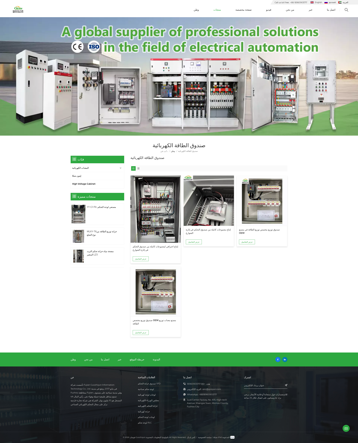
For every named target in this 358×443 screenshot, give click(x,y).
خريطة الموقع (137, 359)
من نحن (290, 9)
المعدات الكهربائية (80, 168)
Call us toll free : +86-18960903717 (291, 2)
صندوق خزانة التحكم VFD (149, 383)
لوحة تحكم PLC (145, 422)
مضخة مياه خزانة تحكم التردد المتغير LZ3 (100, 253)
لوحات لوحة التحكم (146, 417)
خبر (310, 9)
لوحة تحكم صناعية (146, 389)
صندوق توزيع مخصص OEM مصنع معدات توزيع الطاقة (154, 322)
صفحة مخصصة (243, 9)
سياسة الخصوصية (205, 437)
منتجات (217, 9)
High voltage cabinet (84, 184)
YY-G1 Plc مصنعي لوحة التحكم (101, 207)
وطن (196, 9)
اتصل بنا (331, 9)
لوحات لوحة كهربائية (147, 394)
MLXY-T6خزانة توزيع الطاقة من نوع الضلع (102, 233)
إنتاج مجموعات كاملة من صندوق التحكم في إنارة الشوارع (208, 231)
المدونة (156, 359)
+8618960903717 (208, 394)
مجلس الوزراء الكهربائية (148, 400)
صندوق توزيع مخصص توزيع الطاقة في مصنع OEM (259, 231)
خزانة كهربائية (144, 411)
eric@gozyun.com (212, 389)
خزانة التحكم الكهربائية (148, 406)
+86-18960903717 (196, 384)
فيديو (268, 9)
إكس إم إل (191, 437)
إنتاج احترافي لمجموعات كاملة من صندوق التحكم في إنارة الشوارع (155, 248)
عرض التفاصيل (140, 259)
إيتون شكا (76, 176)
